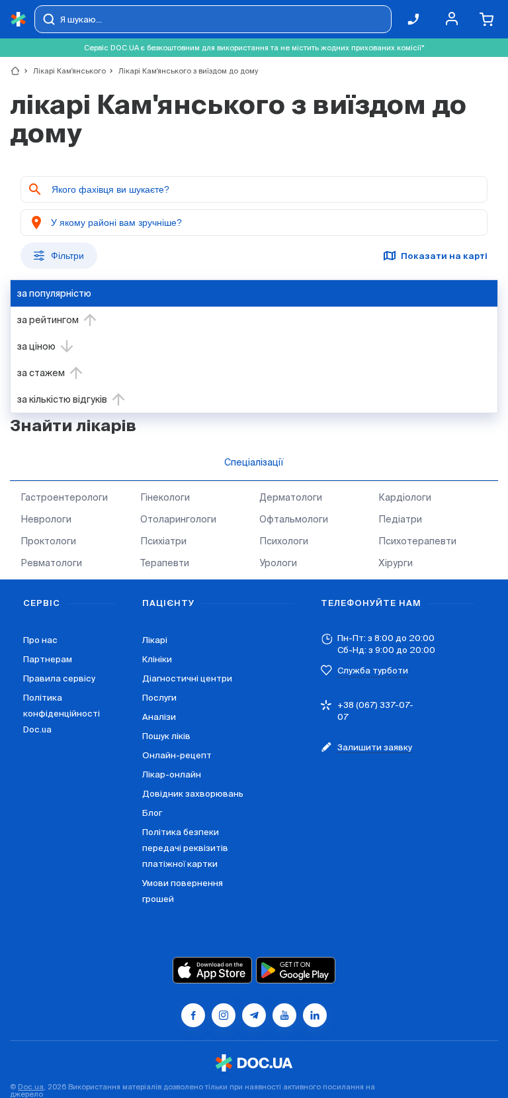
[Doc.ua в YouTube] (284, 1015)
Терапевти (164, 563)
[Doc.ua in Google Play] (295, 970)
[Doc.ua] (18, 19)
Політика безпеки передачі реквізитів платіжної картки (185, 848)
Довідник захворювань (192, 794)
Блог (152, 813)
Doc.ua (31, 1087)
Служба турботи (372, 670)
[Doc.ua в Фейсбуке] (193, 1015)
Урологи (278, 563)
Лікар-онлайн (171, 774)
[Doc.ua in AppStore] (212, 970)
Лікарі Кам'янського (64, 71)
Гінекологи (165, 497)
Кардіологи (404, 497)
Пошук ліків (166, 736)
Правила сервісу (59, 678)
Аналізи (159, 717)
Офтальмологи (293, 519)
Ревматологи (51, 563)
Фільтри (67, 255)
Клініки (157, 659)
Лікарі (154, 640)
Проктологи (48, 541)
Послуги (159, 698)
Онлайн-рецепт (177, 755)
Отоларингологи (178, 519)
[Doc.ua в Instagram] (223, 1015)
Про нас (40, 640)
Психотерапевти (417, 541)
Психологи (283, 541)
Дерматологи (290, 497)
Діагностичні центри (187, 678)
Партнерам (47, 659)
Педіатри (400, 519)
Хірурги (395, 563)
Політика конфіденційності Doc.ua (61, 713)
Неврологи (46, 519)
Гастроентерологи (64, 497)
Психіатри (163, 541)
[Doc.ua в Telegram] (254, 1015)
